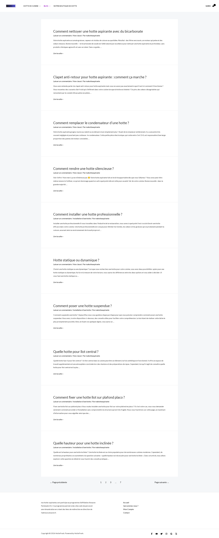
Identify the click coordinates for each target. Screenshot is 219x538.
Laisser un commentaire (62, 35)
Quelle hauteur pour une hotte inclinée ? (83, 443)
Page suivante (162, 482)
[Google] (171, 534)
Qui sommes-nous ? (130, 506)
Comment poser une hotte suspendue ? (82, 306)
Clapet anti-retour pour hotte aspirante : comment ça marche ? (99, 77)
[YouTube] (157, 534)
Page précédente (58, 482)
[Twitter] (161, 534)
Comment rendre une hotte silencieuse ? (83, 168)
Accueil (126, 502)
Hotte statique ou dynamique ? (76, 260)
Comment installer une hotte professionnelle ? (87, 214)
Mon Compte (128, 509)
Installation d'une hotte (82, 218)
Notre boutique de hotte (65, 6)
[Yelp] (176, 534)
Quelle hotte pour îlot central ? (75, 351)
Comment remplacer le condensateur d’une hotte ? (91, 123)
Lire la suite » (58, 53)
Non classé (77, 35)
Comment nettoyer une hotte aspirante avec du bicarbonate (98, 31)
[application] (39, 6)
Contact (126, 513)
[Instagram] (166, 534)
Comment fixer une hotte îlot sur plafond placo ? (89, 397)
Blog (46, 6)
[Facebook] (152, 534)
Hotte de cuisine (30, 6)
